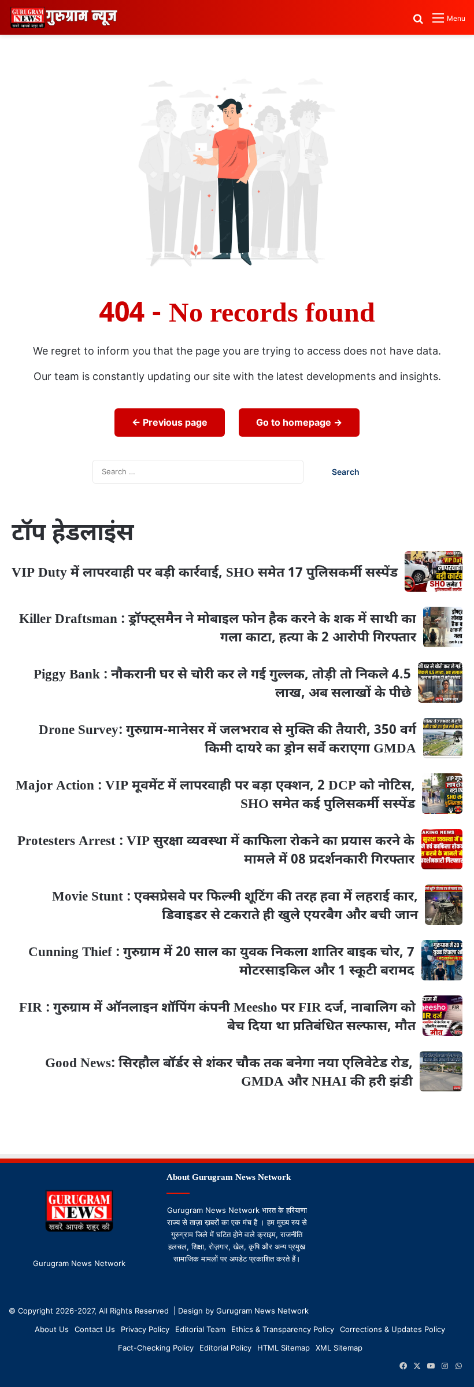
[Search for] (418, 22)
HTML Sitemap (283, 1347)
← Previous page (170, 422)
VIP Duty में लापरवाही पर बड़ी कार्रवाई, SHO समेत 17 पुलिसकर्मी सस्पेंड (205, 573)
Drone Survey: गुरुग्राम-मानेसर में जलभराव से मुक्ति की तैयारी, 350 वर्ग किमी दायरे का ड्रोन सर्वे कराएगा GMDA (227, 740)
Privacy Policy (145, 1329)
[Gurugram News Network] (63, 17)
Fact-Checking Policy (156, 1347)
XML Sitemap (339, 1347)
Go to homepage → (299, 422)
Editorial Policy (225, 1347)
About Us (52, 1329)
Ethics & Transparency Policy (282, 1329)
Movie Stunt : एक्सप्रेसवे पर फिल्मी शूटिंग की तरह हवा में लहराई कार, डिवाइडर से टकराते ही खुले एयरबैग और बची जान (235, 906)
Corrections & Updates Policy (392, 1329)
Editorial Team (200, 1329)
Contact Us (95, 1329)
